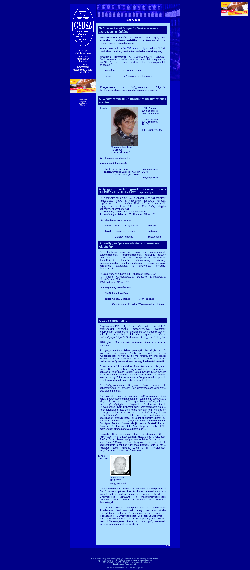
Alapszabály (83, 58)
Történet (83, 105)
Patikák (83, 61)
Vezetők (83, 101)
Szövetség (83, 67)
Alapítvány (83, 103)
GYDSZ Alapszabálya (135, 48)
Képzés (83, 64)
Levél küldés (83, 72)
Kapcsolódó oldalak (83, 69)
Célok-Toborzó (83, 53)
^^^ (168, 546)
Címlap (83, 50)
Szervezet (83, 56)
